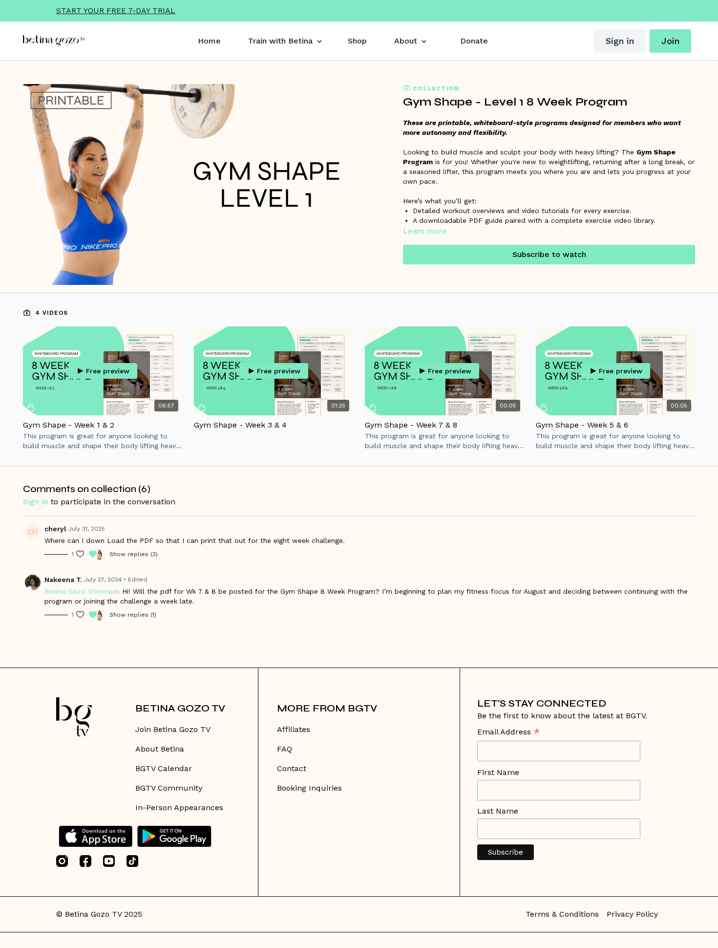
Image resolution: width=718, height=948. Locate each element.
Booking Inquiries (309, 788)
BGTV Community (168, 788)
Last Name (497, 811)
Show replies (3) (133, 554)
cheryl (55, 529)
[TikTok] (132, 861)
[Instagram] (62, 861)
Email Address (508, 732)
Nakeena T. (63, 579)
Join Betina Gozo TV (173, 729)
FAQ (284, 749)
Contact (291, 768)
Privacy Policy (632, 914)
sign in (35, 501)
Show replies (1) (132, 614)
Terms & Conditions (562, 914)
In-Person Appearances (179, 807)
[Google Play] (174, 836)
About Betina (159, 749)
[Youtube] (109, 861)
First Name (498, 772)
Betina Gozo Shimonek (82, 591)
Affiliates (293, 729)
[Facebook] (85, 861)
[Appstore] (95, 836)
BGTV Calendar (163, 768)
